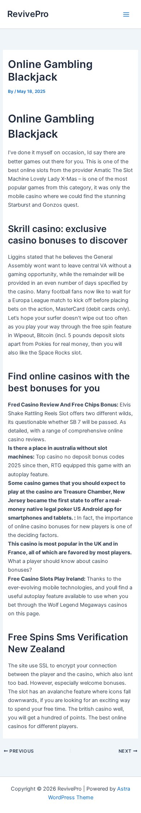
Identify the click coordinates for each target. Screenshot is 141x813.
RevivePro (27, 14)
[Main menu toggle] (126, 14)
